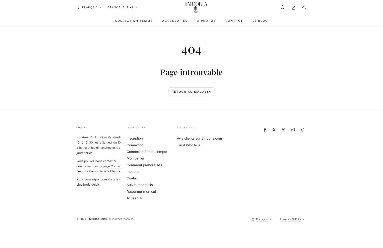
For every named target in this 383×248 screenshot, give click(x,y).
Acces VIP (134, 198)
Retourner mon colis (142, 192)
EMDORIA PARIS (97, 218)
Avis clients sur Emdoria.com (199, 138)
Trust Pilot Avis (188, 145)
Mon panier (135, 158)
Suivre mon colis (140, 185)
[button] (282, 7)
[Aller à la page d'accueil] (195, 7)
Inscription (135, 138)
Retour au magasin (191, 91)
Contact (133, 178)
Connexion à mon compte (147, 152)
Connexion (135, 145)
